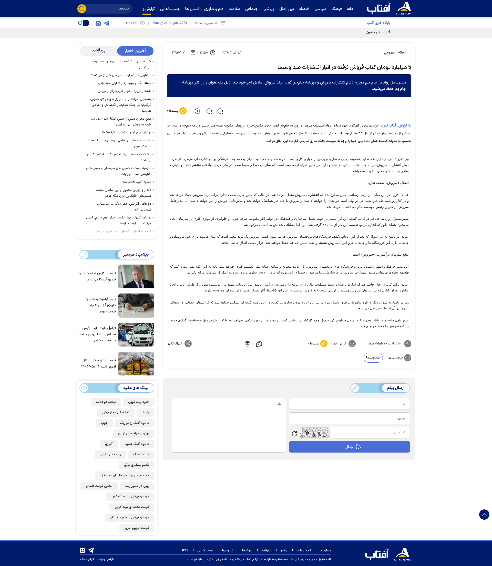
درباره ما (325, 550)
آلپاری (108, 444)
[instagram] (98, 23)
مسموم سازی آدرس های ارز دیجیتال (124, 475)
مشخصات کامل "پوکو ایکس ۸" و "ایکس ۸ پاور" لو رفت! (118, 157)
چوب (104, 423)
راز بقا (145, 412)
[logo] (390, 8)
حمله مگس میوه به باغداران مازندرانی (124, 83)
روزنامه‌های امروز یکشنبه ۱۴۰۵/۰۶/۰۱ (125, 132)
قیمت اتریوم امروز (137, 528)
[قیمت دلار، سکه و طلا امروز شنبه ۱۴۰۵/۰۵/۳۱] (135, 363)
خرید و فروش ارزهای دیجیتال (129, 517)
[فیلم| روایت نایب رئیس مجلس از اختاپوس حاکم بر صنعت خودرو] (135, 334)
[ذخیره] (259, 344)
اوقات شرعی (205, 550)
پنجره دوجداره (106, 402)
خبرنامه (266, 550)
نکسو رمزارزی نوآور (136, 465)
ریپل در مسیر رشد (137, 486)
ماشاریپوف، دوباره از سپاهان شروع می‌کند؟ (121, 75)
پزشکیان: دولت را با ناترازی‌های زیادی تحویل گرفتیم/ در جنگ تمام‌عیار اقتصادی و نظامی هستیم (120, 105)
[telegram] (106, 23)
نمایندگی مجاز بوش (115, 412)
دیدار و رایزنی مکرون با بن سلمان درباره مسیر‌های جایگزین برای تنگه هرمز (123, 192)
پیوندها (247, 550)
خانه (401, 52)
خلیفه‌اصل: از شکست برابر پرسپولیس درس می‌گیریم (121, 64)
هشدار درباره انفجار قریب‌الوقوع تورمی (124, 91)
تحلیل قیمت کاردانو (99, 486)
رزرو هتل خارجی (110, 454)
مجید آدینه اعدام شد (136, 182)
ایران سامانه (87, 559)
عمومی (389, 52)
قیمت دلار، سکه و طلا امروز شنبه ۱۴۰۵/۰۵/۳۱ (98, 363)
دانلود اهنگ (141, 454)
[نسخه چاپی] (247, 344)
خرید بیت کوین (138, 402)
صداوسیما (373, 357)
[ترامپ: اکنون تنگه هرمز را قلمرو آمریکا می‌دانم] (135, 276)
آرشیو (284, 550)
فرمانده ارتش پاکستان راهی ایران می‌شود (122, 231)
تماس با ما (303, 550)
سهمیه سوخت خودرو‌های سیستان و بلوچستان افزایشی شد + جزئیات (118, 171)
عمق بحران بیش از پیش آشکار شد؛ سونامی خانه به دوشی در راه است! (121, 121)
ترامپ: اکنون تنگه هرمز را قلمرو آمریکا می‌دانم (97, 276)
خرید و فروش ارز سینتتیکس (130, 496)
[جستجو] (81, 8)
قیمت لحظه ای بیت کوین (132, 507)
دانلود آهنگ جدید (137, 444)
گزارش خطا (339, 343)
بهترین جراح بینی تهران (133, 433)
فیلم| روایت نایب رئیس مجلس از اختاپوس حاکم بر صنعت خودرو (97, 334)
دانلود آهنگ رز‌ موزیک (134, 423)
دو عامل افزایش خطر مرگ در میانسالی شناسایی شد (124, 206)
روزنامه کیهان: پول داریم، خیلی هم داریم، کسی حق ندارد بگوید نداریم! (118, 220)
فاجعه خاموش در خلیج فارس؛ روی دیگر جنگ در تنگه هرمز (119, 143)
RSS (185, 550)
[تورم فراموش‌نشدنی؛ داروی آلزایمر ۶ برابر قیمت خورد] (135, 305)
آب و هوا (227, 550)
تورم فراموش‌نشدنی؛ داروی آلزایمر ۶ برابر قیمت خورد (101, 305)
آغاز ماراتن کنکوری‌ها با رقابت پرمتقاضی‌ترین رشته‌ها (354, 32)
